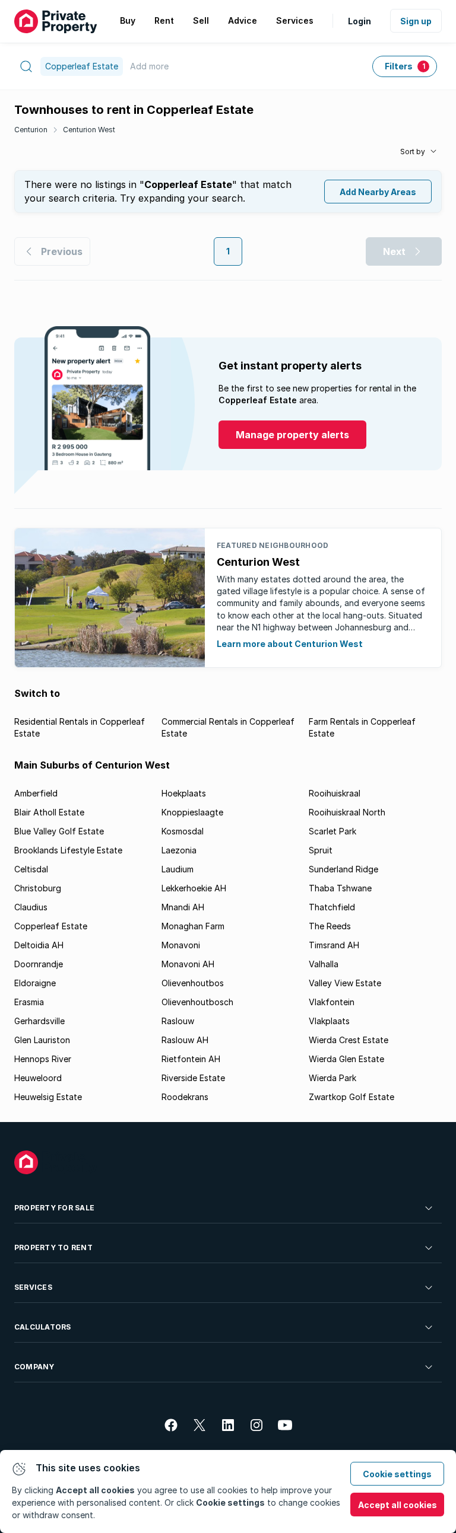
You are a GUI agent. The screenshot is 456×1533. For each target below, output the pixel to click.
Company (34, 1366)
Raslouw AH (185, 1040)
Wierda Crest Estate (348, 1040)
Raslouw (178, 1021)
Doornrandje (38, 964)
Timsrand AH (334, 945)
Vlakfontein (331, 1002)
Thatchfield (332, 907)
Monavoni (181, 945)
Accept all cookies (397, 1505)
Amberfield (36, 793)
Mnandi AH (183, 907)
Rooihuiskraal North (347, 812)
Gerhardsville (39, 1021)
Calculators (42, 1326)
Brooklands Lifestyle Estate (68, 850)
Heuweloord (38, 1078)
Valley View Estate (345, 983)
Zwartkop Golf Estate (351, 1097)
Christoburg (37, 888)
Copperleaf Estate (50, 926)
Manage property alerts (292, 435)
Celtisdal (31, 869)
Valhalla (323, 964)
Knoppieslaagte (192, 812)
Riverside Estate (193, 1078)
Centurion (31, 129)
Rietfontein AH (191, 1059)
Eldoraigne (35, 983)
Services (33, 1287)
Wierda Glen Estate (346, 1059)
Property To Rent (53, 1247)
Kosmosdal (183, 831)
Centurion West (89, 129)
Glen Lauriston (42, 1040)
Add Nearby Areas (378, 192)
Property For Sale (54, 1207)
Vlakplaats (329, 1021)
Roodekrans (185, 1097)
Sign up (416, 21)
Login (359, 21)
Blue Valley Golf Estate (59, 831)
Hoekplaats (184, 793)
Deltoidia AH (39, 945)
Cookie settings (397, 1474)
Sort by (412, 151)
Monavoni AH (188, 964)
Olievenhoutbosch (197, 1002)
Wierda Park (332, 1078)
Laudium (178, 869)
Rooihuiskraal (334, 793)
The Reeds (330, 926)
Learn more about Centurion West (290, 644)
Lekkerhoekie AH (194, 888)
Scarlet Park (332, 831)
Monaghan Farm (193, 926)
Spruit (320, 850)
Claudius (31, 907)
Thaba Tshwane (340, 888)
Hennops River (42, 1059)
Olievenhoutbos (193, 983)
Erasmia (29, 1002)
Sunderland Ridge (343, 869)
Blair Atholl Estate (49, 812)
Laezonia (179, 850)
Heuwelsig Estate (48, 1097)
